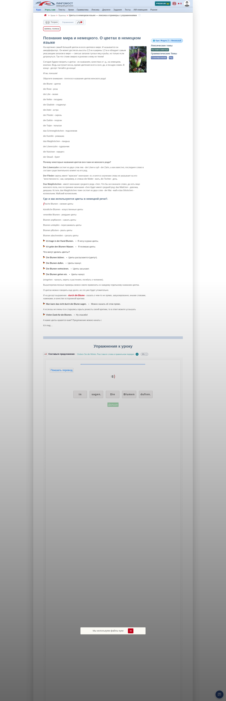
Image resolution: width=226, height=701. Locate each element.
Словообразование (158, 58)
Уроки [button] (71, 10)
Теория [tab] (54, 22)
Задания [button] (117, 10)
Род (171, 58)
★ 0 (180, 3)
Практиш (62, 15)
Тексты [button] (61, 10)
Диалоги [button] (106, 10)
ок (131, 631)
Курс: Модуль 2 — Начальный (168, 41)
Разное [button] (153, 10)
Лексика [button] (95, 10)
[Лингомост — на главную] (45, 3)
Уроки (52, 15)
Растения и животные (159, 50)
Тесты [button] (128, 10)
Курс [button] (38, 10)
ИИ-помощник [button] (140, 10)
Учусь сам (50, 10)
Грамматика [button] (82, 10)
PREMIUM (161, 3)
